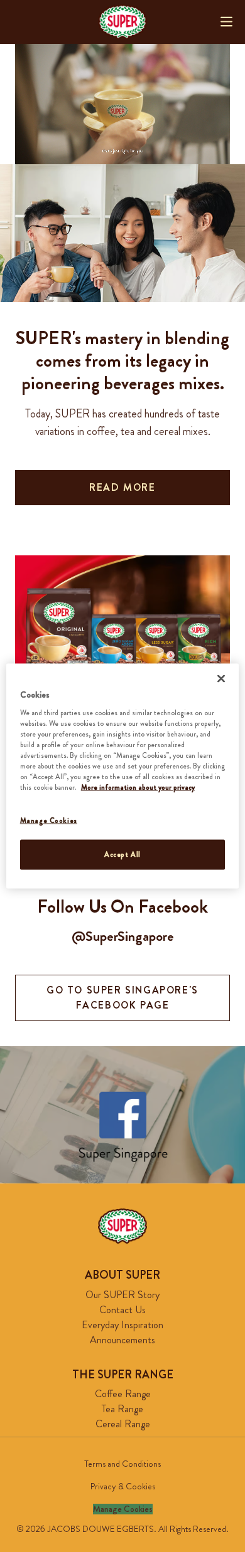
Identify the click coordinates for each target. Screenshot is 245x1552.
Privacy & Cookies (122, 1486)
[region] (122, 776)
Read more (122, 487)
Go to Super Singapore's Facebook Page (122, 997)
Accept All (122, 854)
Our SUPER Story (122, 1294)
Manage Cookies (123, 1509)
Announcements (122, 1340)
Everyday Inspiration (122, 1325)
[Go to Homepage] (122, 21)
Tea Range (122, 1409)
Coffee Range (123, 1394)
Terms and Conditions (122, 1463)
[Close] (221, 679)
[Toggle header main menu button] (226, 22)
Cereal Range (122, 1424)
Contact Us (122, 1310)
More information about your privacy (138, 787)
